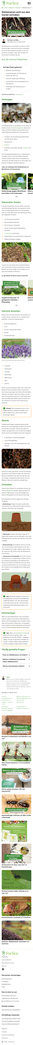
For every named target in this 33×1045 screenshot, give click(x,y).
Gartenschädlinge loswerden (11, 1021)
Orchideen (5, 981)
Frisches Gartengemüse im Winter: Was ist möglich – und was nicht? (7, 700)
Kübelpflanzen (6, 984)
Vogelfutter (8, 233)
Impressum (5, 1038)
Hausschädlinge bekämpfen (10, 1024)
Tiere (5, 8)
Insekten (11, 8)
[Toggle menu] (29, 3)
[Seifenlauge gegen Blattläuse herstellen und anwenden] (14, 181)
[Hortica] (10, 3)
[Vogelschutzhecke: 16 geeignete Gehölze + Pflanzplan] (14, 288)
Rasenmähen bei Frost (9, 995)
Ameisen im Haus (21, 633)
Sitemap (4, 1031)
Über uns (4, 966)
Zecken (25, 148)
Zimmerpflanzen (7, 979)
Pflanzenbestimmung (8, 963)
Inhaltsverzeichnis (12, 94)
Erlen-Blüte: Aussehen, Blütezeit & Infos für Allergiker (7, 708)
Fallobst (6, 145)
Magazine (4, 1028)
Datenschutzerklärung (8, 1035)
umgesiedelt (9, 490)
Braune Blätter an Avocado (10, 1001)
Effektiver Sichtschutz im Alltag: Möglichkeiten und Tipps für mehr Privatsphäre (23, 699)
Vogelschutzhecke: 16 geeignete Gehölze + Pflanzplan (10, 300)
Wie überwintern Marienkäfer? (11, 1010)
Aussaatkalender (6, 959)
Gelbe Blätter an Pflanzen (10, 998)
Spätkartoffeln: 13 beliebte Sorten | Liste (22, 707)
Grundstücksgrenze (17, 128)
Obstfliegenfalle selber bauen (11, 1018)
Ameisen (18, 8)
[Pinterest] (3, 969)
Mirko (8, 677)
